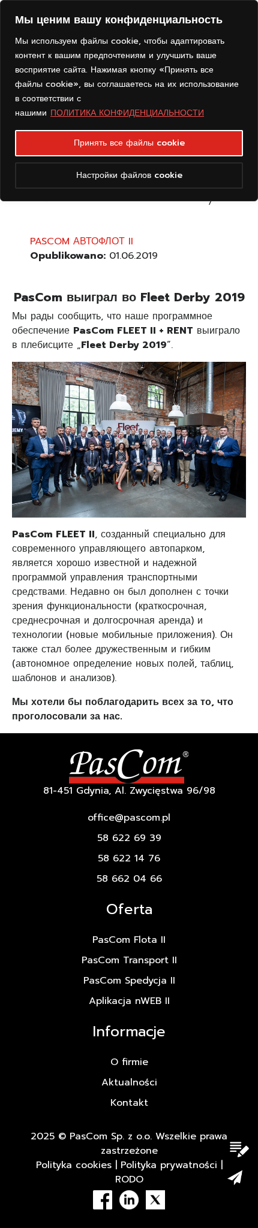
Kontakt (129, 1103)
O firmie (129, 1062)
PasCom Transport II (129, 960)
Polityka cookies (74, 1165)
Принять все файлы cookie (129, 143)
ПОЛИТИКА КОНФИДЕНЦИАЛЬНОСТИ (127, 113)
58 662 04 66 (129, 879)
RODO (129, 1179)
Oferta (129, 909)
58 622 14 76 (129, 858)
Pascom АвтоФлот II (81, 241)
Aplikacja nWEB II (129, 1001)
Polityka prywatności (169, 1165)
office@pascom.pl (129, 817)
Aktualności (129, 1082)
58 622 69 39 (129, 838)
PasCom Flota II (129, 940)
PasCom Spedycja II (129, 980)
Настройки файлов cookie (129, 175)
